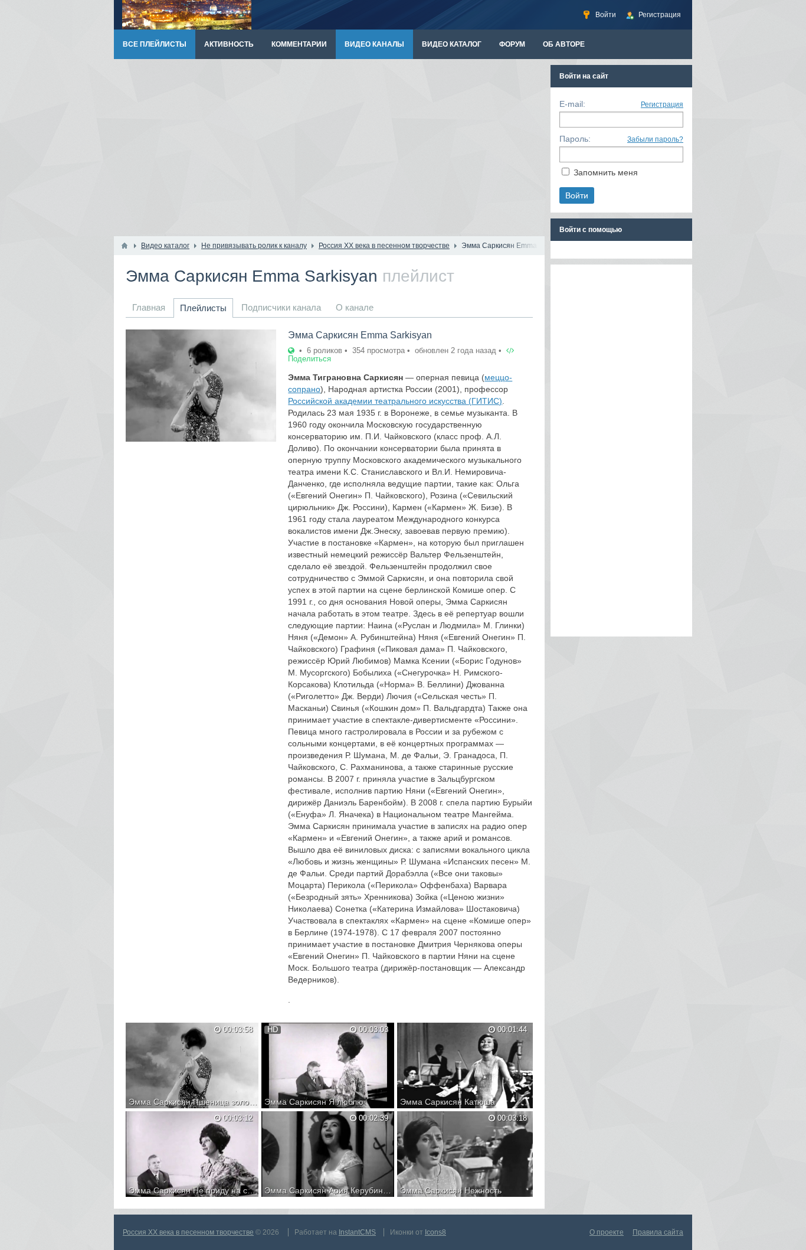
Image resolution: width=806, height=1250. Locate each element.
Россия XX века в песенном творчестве (188, 1232)
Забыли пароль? (655, 139)
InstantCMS (357, 1232)
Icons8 (435, 1232)
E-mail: (572, 104)
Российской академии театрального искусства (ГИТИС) (395, 401)
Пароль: (575, 138)
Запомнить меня (606, 172)
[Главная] (124, 245)
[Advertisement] (329, 147)
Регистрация (662, 104)
